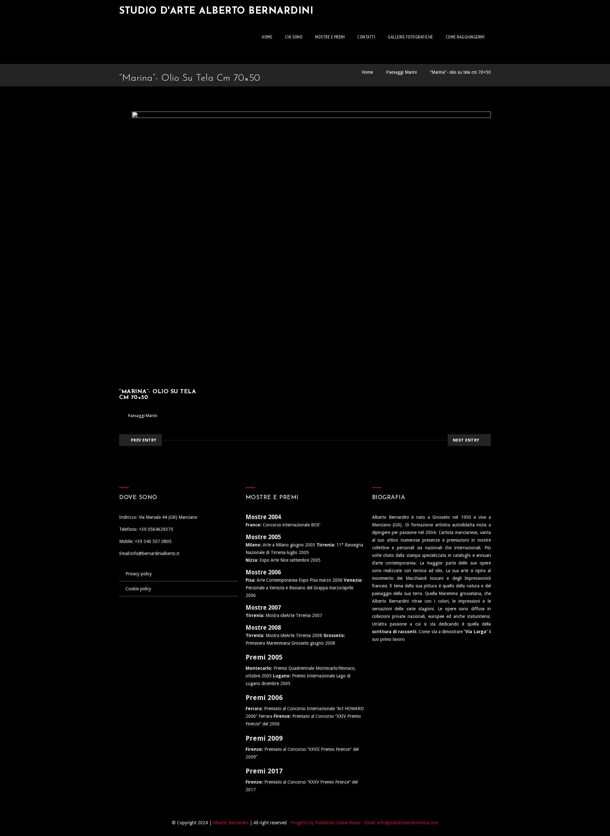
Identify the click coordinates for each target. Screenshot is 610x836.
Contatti (366, 37)
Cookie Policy (138, 588)
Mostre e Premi (330, 37)
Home (267, 37)
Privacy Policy (138, 573)
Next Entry (466, 440)
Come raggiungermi (465, 37)
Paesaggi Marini (401, 72)
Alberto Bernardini (230, 822)
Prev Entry (144, 440)
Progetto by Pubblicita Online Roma (325, 822)
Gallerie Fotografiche (410, 37)
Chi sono (293, 37)
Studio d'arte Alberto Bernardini (216, 11)
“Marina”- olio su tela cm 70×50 (460, 72)
